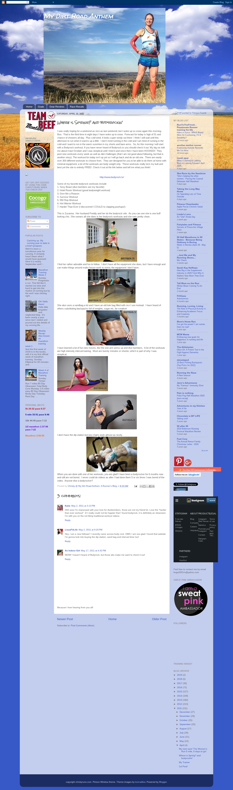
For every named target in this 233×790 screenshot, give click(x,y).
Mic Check (182, 260)
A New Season (183, 375)
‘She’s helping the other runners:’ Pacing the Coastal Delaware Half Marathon (190, 178)
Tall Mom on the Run (188, 283)
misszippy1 (183, 360)
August (183, 728)
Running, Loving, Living (190, 306)
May (182, 741)
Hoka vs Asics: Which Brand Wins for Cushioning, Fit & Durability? (190, 135)
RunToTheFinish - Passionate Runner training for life (187, 127)
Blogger (163, 782)
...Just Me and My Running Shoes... (186, 256)
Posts (32, 221)
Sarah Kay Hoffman (187, 268)
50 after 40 (182, 426)
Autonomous (182, 298)
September (185, 724)
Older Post (159, 619)
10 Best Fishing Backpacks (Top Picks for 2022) (189, 363)
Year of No (182, 408)
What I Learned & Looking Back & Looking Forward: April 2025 (191, 163)
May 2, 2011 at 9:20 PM (90, 530)
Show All (204, 450)
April (182, 745)
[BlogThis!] (144, 486)
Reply (68, 520)
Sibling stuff (182, 418)
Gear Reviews (56, 106)
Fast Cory (182, 439)
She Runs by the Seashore (191, 173)
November (185, 716)
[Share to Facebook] (150, 486)
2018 (180, 679)
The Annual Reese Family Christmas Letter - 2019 (189, 442)
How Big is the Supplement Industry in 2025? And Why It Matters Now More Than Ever (190, 273)
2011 (179, 708)
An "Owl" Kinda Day (186, 217)
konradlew (140, 782)
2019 (180, 675)
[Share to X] (147, 486)
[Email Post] (135, 486)
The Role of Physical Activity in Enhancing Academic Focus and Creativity (191, 311)
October (184, 720)
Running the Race (186, 373)
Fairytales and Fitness (189, 224)
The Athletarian (185, 347)
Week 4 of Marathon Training (43, 373)
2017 (180, 683)
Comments (35, 226)
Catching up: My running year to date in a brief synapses (37, 243)
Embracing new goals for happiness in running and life (190, 338)
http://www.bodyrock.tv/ (112, 177)
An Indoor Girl (72, 550)
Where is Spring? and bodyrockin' (190, 756)
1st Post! (183, 766)
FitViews (181, 296)
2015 (180, 691)
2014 (180, 696)
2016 (180, 687)
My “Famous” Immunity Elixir (190, 385)
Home (29, 106)
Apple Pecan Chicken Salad (190, 207)
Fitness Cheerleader (188, 204)
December (185, 712)
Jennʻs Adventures (187, 383)
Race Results (77, 106)
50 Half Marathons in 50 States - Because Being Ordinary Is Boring (189, 240)
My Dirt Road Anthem (78, 15)
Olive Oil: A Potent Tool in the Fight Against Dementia (190, 351)
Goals (41, 106)
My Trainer (184, 762)
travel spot (182, 158)
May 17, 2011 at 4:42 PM (93, 550)
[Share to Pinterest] (153, 486)
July (182, 733)
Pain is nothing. (185, 393)
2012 (180, 704)
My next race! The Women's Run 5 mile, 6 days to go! (193, 750)
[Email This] (141, 486)
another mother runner (189, 145)
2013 (180, 700)
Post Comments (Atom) (82, 625)
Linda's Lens (184, 214)
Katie (67, 506)
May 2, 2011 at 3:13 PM (83, 506)
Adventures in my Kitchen (191, 406)
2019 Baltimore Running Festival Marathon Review (189, 430)
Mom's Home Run (186, 321)
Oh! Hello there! (43, 302)
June (182, 737)
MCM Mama (183, 334)
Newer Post (65, 619)
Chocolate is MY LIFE (188, 416)
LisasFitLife (71, 530)
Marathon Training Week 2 (43, 272)
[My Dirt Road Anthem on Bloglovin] (187, 476)
